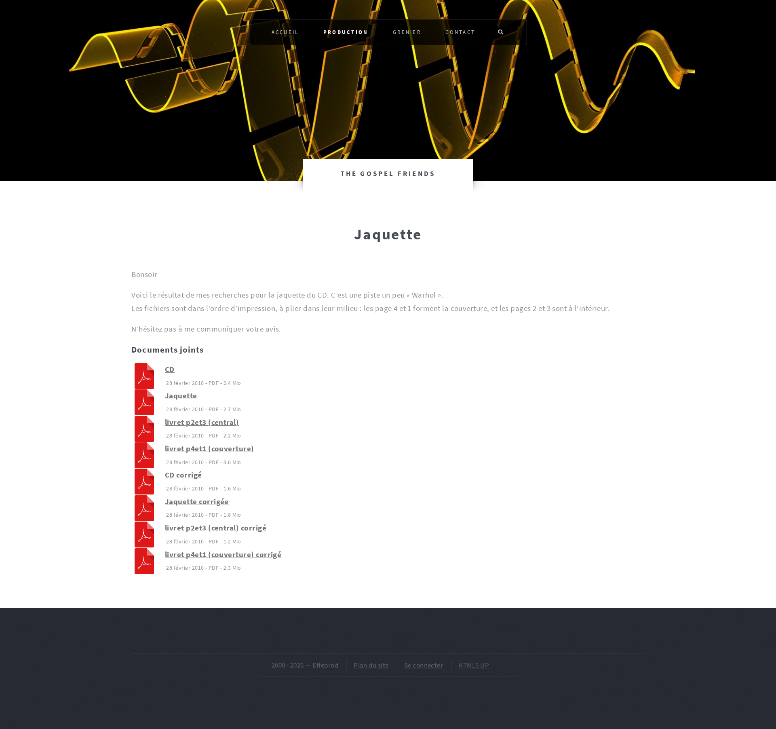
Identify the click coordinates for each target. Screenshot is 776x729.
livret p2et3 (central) (202, 422)
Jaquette (181, 395)
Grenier (407, 32)
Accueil (285, 32)
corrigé (183, 475)
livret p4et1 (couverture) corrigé (223, 554)
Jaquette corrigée (197, 501)
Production (346, 32)
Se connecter (423, 665)
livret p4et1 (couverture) (209, 448)
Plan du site (371, 665)
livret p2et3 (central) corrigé (215, 527)
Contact (460, 32)
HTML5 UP (473, 665)
